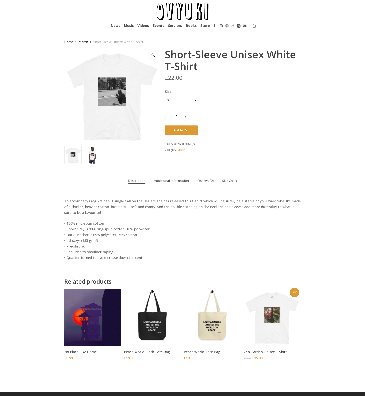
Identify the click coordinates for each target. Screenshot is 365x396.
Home (68, 42)
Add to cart (181, 130)
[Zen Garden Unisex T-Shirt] (272, 317)
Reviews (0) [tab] (205, 180)
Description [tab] (136, 180)
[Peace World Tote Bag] (212, 317)
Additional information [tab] (171, 180)
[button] (153, 55)
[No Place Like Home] (92, 317)
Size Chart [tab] (229, 180)
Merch (83, 42)
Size (168, 91)
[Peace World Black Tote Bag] (152, 317)
